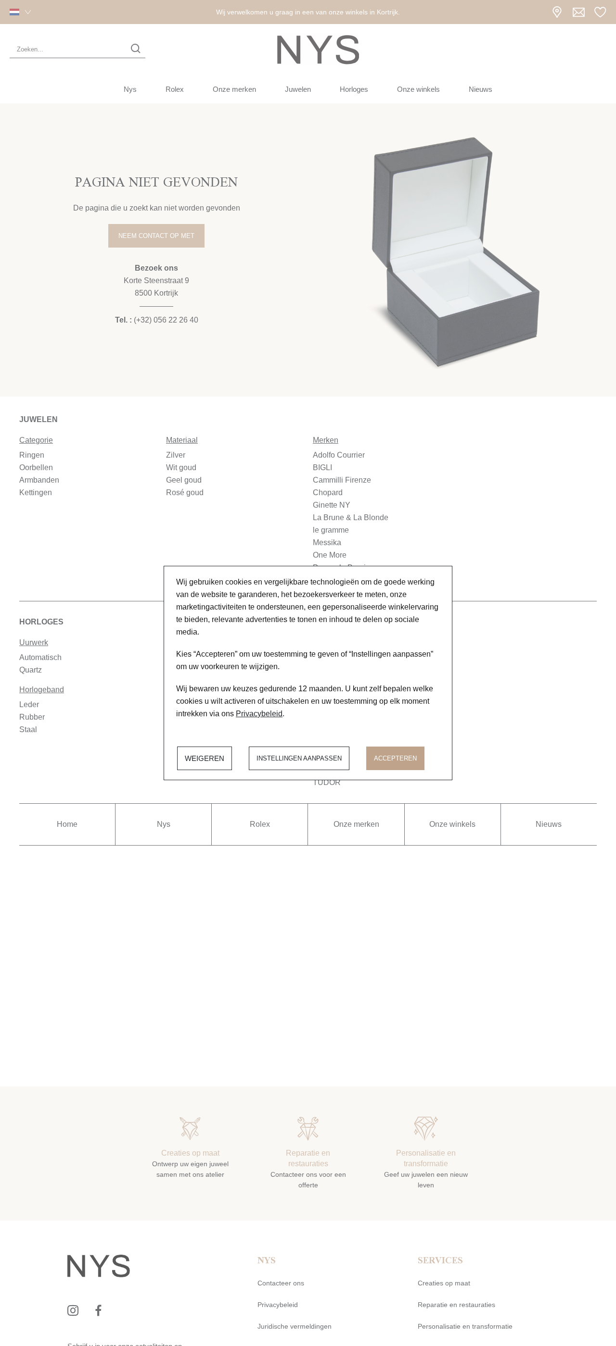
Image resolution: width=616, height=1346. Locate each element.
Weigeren (204, 758)
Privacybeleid (259, 714)
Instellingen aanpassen (299, 758)
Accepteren (395, 758)
